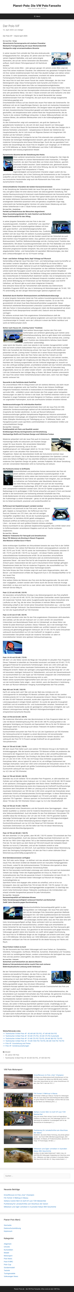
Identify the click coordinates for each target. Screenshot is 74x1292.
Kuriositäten (8, 1250)
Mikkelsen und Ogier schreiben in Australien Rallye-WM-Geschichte (30, 1207)
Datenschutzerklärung (12, 1228)
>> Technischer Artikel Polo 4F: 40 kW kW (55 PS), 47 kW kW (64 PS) (30, 1033)
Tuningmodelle (9, 1273)
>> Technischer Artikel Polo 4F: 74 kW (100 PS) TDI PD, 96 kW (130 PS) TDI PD (33, 1041)
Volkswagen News (11, 1276)
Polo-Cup (7, 1265)
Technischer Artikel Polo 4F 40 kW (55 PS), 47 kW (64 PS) (27, 1058)
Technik (7, 1270)
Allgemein (7, 1244)
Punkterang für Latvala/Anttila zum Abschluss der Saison (26, 1204)
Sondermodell (9, 1268)
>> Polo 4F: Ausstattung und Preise (17, 1043)
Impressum (8, 1231)
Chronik (7, 1247)
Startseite (7, 1225)
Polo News (8, 1259)
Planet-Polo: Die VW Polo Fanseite (37, 5)
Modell (7, 1052)
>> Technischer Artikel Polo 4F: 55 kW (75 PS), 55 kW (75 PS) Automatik (31, 1036)
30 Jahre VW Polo (12, 1055)
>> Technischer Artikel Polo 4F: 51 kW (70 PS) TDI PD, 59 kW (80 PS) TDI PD (32, 1038)
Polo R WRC (8, 1262)
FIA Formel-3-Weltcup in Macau (16, 1198)
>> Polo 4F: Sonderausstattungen (16, 1046)
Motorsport (8, 1256)
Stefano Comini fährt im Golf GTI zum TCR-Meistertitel (25, 1201)
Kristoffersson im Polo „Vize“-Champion (19, 1195)
